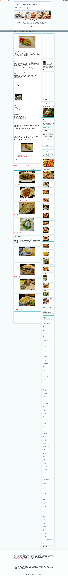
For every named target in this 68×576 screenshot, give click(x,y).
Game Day (44, 399)
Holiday (44, 420)
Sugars (44, 520)
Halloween (44, 413)
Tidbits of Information (21, 31)
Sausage (44, 499)
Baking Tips (44, 327)
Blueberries (44, 337)
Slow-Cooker (44, 506)
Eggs (26, 156)
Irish (43, 430)
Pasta (43, 470)
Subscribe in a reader (46, 145)
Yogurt (43, 543)
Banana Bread (16, 291)
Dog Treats (44, 377)
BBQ (43, 330)
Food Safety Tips (45, 393)
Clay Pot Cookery (47, 30)
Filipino (44, 389)
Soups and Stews (45, 512)
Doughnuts (44, 379)
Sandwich (44, 496)
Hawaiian (44, 416)
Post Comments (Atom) (29, 169)
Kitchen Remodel (45, 443)
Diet (43, 373)
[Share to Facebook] (20, 155)
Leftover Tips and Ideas (46, 446)
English (44, 383)
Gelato (43, 400)
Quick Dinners (45, 486)
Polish (43, 476)
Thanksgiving (44, 526)
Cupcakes (44, 370)
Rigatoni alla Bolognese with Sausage (20, 200)
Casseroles (44, 346)
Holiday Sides (44, 423)
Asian (43, 326)
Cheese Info (41, 30)
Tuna (43, 529)
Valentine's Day (45, 533)
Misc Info (44, 460)
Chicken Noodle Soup (18, 260)
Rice (43, 489)
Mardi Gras (44, 453)
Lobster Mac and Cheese (18, 309)
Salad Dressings (45, 493)
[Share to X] (19, 155)
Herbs (43, 419)
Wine (43, 542)
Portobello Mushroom (46, 479)
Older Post (38, 165)
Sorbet (43, 509)
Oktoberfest (44, 463)
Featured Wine (16, 31)
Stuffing (44, 519)
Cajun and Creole (45, 343)
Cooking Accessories (45, 363)
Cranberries (44, 366)
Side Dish (44, 503)
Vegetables (44, 536)
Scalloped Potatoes (17, 214)
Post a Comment (18, 161)
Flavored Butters (45, 390)
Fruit (43, 397)
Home (15, 30)
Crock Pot (44, 369)
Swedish (44, 523)
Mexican (44, 459)
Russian (44, 490)
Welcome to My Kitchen (28, 31)
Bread (43, 339)
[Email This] (18, 155)
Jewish (44, 436)
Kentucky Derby (45, 439)
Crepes (44, 367)
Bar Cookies (44, 329)
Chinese (44, 353)
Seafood (44, 500)
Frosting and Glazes (45, 396)
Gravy (43, 406)
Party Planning (45, 469)
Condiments (44, 360)
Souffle (44, 510)
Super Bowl (44, 522)
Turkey (43, 530)
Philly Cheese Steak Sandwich (19, 276)
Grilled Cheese (45, 407)
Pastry (43, 472)
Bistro (43, 336)
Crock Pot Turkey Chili (47, 103)
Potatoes (44, 480)
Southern (44, 513)
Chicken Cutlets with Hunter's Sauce (20, 184)
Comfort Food (44, 357)
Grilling (44, 409)
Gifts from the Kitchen (45, 403)
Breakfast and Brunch (21, 156)
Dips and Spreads (45, 376)
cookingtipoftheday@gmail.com (19, 558)
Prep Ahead (44, 482)
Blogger (40, 574)
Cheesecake (44, 349)
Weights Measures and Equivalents (30, 30)
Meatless (44, 456)
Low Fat (44, 450)
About (33, 31)
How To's (44, 426)
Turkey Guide (37, 30)
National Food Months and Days (21, 30)
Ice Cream (44, 429)
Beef (43, 333)
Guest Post (44, 410)
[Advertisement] (27, 317)
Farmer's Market (45, 386)
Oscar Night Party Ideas (46, 466)
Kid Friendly (44, 440)
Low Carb (44, 449)
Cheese (44, 347)
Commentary (44, 359)
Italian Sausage (45, 433)
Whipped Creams (45, 540)
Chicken (44, 350)
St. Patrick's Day (45, 516)
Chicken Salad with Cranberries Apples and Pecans (23, 232)
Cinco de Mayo (45, 356)
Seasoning (44, 502)
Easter (43, 380)
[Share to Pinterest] (21, 155)
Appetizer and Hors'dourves (46, 323)
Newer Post (16, 165)
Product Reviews (45, 483)
